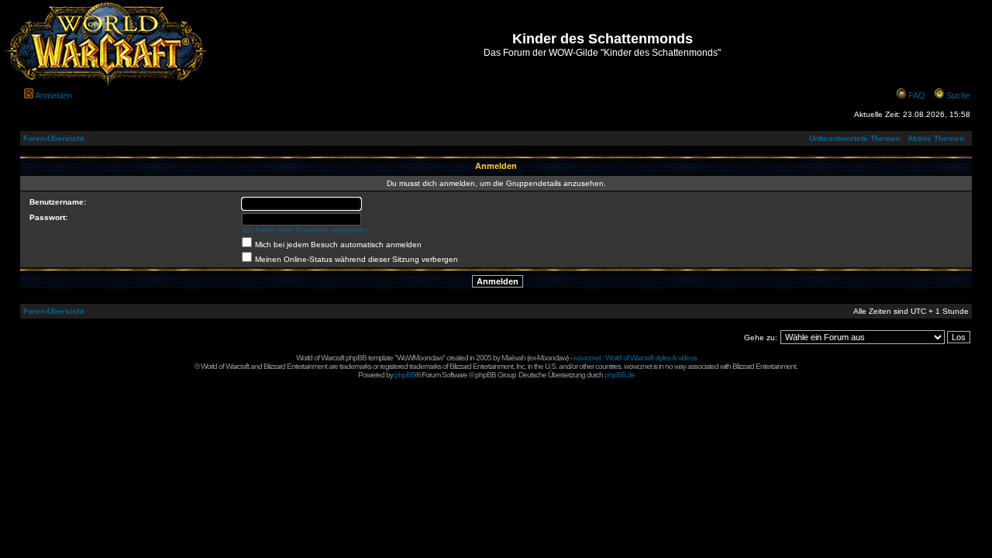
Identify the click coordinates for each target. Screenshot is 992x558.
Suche (958, 95)
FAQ (916, 95)
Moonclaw (552, 357)
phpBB (404, 374)
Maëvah (513, 357)
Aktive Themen (936, 138)
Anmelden (53, 95)
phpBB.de (619, 374)
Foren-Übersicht (53, 138)
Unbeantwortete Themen (855, 138)
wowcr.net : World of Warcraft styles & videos (635, 357)
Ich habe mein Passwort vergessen (305, 230)
